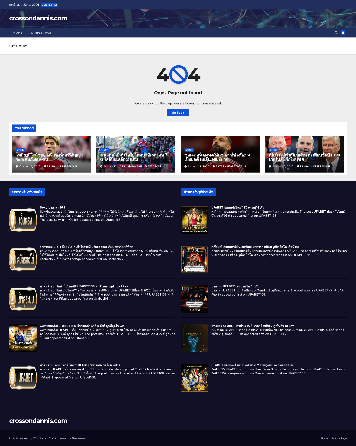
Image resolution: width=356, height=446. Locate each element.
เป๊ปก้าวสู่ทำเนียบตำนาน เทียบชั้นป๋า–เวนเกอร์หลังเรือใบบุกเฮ (304, 157)
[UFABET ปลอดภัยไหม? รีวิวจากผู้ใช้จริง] (194, 220)
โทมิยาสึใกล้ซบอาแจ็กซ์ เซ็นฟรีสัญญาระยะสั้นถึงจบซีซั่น (49, 157)
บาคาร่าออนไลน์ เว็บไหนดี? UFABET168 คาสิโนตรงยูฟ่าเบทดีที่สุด (84, 286)
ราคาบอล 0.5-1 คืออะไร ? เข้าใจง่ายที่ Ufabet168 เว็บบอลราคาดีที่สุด (86, 247)
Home (17, 32)
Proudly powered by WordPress (28, 438)
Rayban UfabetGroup (62, 166)
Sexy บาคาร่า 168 (52, 207)
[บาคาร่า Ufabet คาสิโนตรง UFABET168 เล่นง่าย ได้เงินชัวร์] (23, 377)
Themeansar (79, 438)
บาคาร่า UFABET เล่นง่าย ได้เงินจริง (235, 286)
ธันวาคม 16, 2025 (30, 166)
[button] (336, 33)
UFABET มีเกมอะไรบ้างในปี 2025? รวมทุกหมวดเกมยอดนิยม (252, 365)
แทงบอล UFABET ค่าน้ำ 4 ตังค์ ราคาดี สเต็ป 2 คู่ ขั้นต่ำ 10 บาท (252, 326)
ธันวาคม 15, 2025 (199, 166)
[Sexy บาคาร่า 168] (23, 220)
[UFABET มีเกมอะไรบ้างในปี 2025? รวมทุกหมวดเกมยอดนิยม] (194, 377)
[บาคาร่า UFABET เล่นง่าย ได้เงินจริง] (194, 299)
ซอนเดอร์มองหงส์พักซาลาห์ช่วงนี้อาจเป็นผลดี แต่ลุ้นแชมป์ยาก (217, 157)
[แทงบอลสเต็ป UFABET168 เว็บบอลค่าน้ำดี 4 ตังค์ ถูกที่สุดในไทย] (23, 338)
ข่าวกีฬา (20, 150)
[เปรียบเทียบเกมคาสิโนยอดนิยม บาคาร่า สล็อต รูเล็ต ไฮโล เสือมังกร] (194, 259)
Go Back (178, 112)
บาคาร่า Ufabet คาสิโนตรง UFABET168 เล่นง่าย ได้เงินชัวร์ (80, 365)
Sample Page (40, 32)
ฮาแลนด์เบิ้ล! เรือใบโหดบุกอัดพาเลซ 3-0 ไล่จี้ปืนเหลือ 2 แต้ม (134, 157)
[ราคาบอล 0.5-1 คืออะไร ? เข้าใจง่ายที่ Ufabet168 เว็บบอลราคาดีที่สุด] (23, 259)
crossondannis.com (38, 18)
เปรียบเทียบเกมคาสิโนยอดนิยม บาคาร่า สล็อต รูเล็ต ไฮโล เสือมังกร (255, 247)
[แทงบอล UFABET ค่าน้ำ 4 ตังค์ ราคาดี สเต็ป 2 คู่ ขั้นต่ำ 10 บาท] (194, 338)
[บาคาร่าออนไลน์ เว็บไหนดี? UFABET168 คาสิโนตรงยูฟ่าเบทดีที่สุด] (23, 299)
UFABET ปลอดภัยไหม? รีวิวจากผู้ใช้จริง (237, 207)
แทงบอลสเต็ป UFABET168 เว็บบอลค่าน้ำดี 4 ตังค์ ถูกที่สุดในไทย (82, 326)
